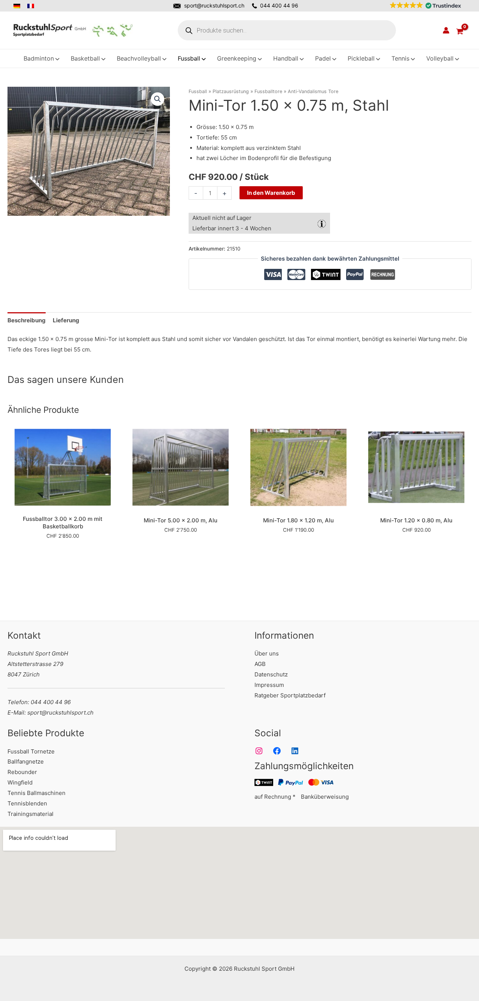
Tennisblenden (27, 803)
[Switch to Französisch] (31, 6)
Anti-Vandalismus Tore (313, 91)
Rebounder (22, 772)
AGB (260, 663)
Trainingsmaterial (30, 813)
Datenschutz (271, 674)
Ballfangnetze (25, 761)
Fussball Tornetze (31, 751)
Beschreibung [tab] (26, 320)
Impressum (269, 684)
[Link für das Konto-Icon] (446, 30)
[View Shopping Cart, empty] (459, 30)
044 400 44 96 (279, 5)
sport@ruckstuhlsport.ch (214, 5)
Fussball (198, 91)
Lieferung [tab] (66, 320)
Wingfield (20, 782)
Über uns (266, 653)
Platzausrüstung (231, 91)
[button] (423, 5)
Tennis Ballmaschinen (36, 792)
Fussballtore (268, 91)
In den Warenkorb (271, 192)
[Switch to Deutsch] (18, 6)
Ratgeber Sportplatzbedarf (290, 695)
